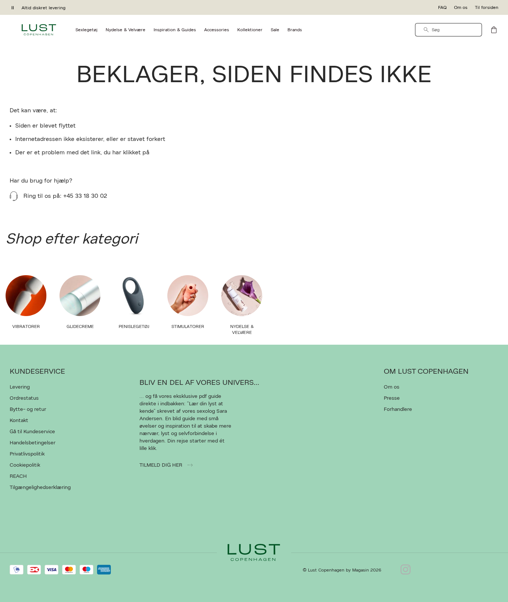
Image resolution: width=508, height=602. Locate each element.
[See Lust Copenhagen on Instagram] (406, 570)
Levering (20, 387)
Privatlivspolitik (27, 454)
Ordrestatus (24, 398)
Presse (392, 398)
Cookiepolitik (25, 465)
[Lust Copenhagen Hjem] (39, 29)
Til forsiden (486, 7)
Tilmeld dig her (161, 465)
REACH (18, 476)
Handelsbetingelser (32, 442)
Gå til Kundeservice (32, 431)
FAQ (442, 7)
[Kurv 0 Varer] (493, 29)
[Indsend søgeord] (426, 29)
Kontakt (19, 420)
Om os (460, 7)
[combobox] (448, 29)
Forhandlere (398, 409)
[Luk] (371, 338)
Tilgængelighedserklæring (40, 487)
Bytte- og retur (28, 409)
